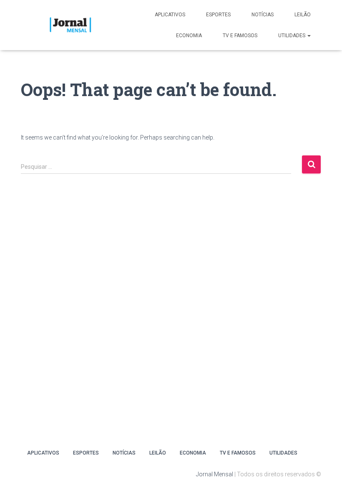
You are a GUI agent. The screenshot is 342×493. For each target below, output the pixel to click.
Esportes (218, 15)
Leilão (302, 15)
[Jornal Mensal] (70, 25)
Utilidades (292, 35)
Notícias (262, 15)
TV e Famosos (240, 35)
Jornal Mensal (214, 474)
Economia (189, 35)
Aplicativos (170, 15)
